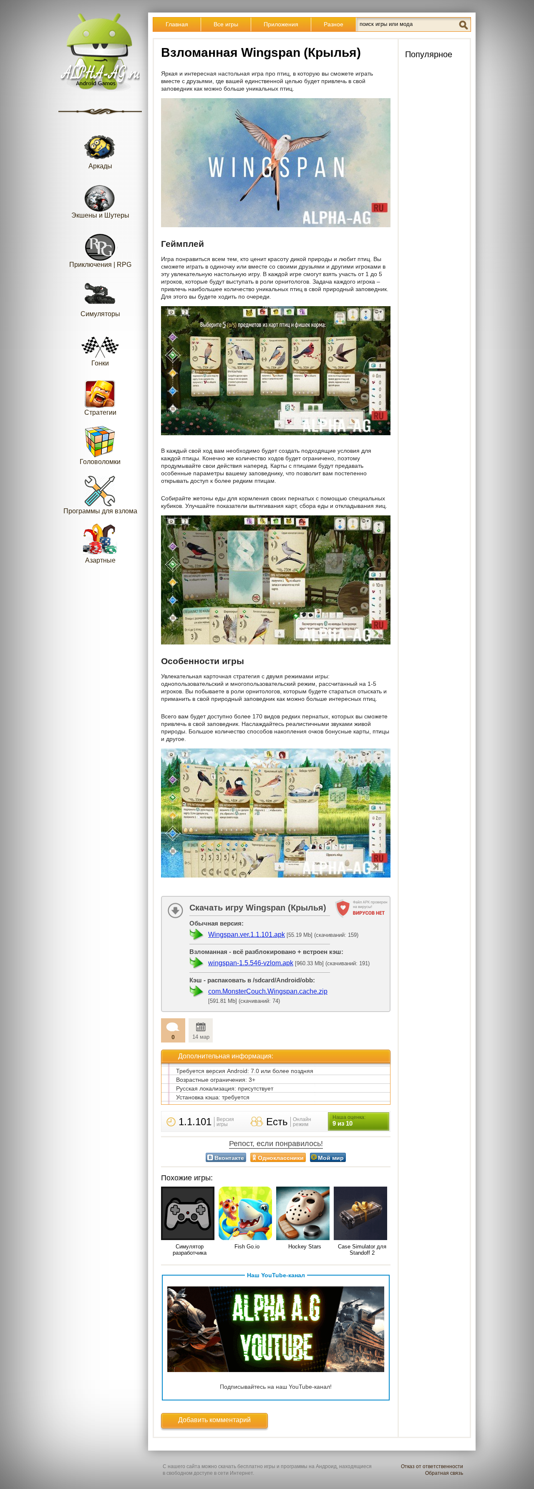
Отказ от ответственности (432, 1466)
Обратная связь (444, 1473)
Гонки (100, 363)
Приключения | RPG (100, 264)
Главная (177, 24)
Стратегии (100, 412)
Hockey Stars (304, 1246)
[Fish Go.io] (247, 1214)
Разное (333, 24)
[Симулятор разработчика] (189, 1214)
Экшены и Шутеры (100, 215)
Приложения (281, 24)
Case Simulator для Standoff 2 (362, 1249)
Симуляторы (100, 313)
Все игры (226, 24)
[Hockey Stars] (304, 1214)
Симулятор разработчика (190, 1249)
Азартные (100, 560)
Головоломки (100, 461)
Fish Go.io (246, 1246)
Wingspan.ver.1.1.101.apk (246, 934)
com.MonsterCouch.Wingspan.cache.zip (267, 991)
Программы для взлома (100, 511)
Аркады (100, 166)
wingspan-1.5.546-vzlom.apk (250, 962)
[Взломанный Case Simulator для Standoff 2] (362, 1214)
